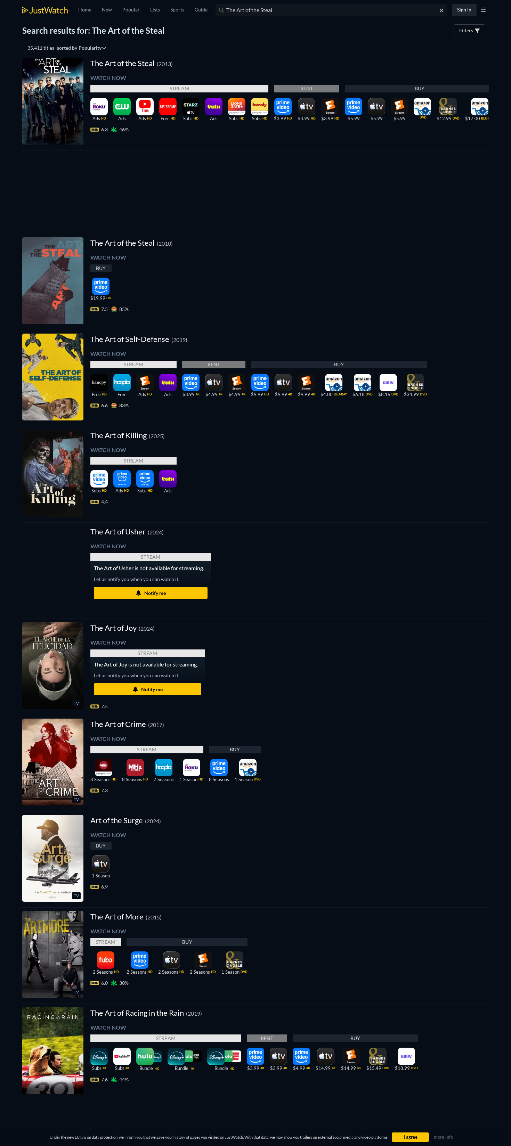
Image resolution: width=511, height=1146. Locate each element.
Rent (306, 88)
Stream (179, 88)
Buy (420, 88)
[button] (127, 531)
